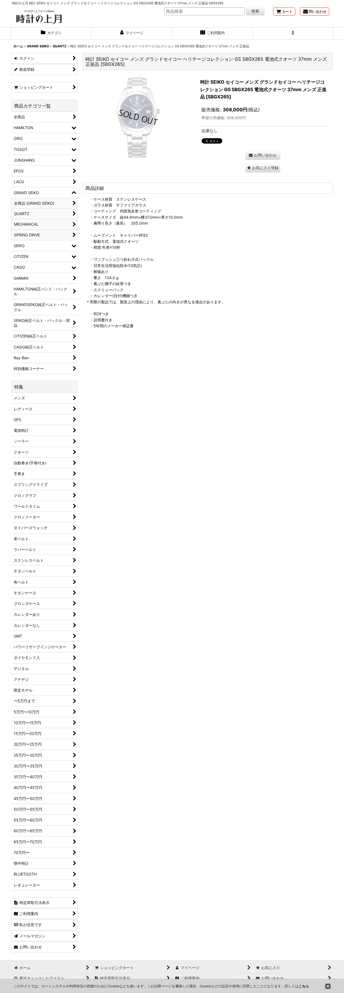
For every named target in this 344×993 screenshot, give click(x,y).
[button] (293, 33)
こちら (304, 986)
